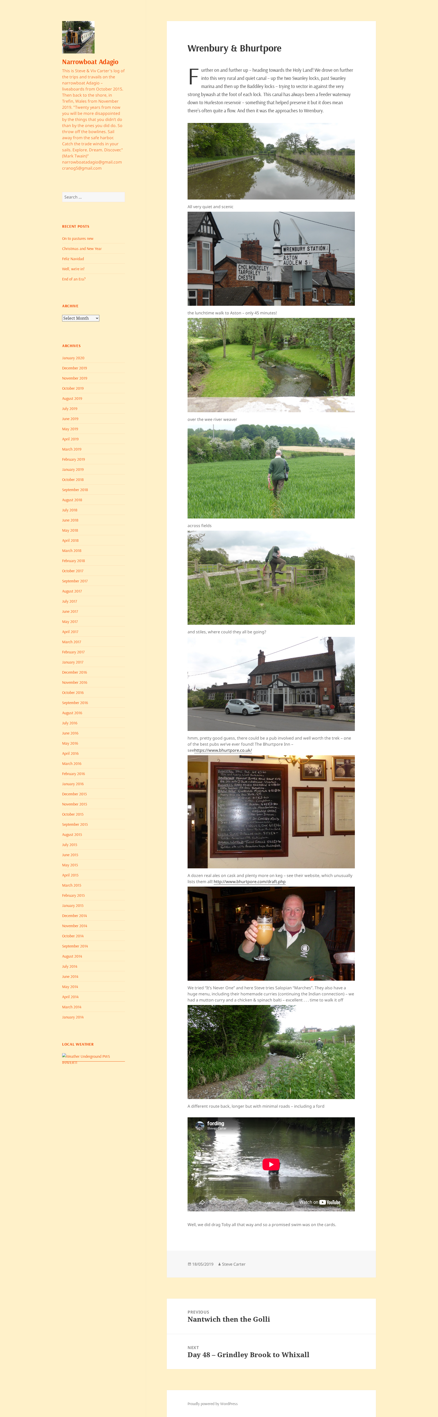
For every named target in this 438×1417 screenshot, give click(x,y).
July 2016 (69, 722)
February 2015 (73, 895)
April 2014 (70, 996)
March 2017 (71, 641)
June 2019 (70, 418)
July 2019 (69, 408)
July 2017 (69, 601)
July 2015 (69, 844)
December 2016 (74, 672)
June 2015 (70, 854)
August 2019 (72, 398)
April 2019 (70, 438)
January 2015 (72, 905)
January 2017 (72, 662)
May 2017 (70, 621)
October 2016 (73, 692)
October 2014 (73, 935)
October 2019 (73, 388)
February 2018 (73, 560)
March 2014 (71, 1006)
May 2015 (70, 864)
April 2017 (70, 631)
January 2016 (73, 783)
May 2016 (70, 743)
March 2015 (71, 885)
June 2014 (70, 976)
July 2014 (69, 966)
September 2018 (75, 489)
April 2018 (70, 540)
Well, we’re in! (73, 268)
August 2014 (72, 956)
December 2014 (74, 915)
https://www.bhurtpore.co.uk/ (223, 750)
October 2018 (73, 479)
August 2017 (72, 591)
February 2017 (73, 651)
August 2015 (72, 834)
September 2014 (75, 945)
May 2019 (70, 428)
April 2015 (70, 874)
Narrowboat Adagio (90, 61)
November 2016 (74, 682)
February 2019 (73, 459)
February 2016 (73, 773)
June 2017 (70, 611)
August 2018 (72, 499)
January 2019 (73, 469)
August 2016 (72, 712)
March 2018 (71, 550)
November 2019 (74, 378)
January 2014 (73, 1016)
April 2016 (70, 753)
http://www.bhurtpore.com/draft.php (250, 881)
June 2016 (70, 733)
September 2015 (75, 824)
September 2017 (75, 580)
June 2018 (70, 520)
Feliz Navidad (73, 258)
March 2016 (71, 763)
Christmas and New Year (82, 248)
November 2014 (74, 925)
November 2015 (74, 803)
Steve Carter (234, 1264)
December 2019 (74, 367)
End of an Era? (74, 278)
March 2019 (71, 449)
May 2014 (70, 986)
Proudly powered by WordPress (213, 1403)
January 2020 (73, 357)
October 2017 (72, 570)
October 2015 (72, 814)
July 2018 (69, 509)
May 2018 (70, 530)
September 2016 (75, 702)
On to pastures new (78, 238)
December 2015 (74, 793)
